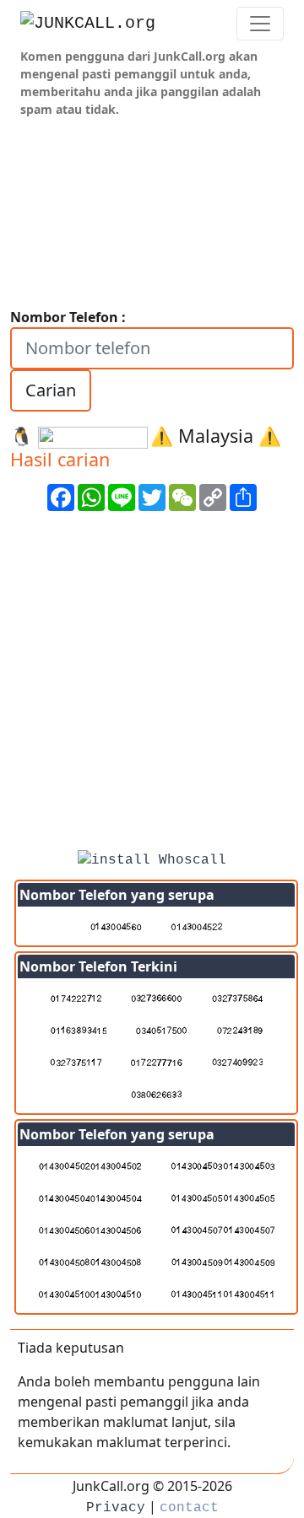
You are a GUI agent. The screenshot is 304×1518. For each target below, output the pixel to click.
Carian (50, 390)
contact (189, 1507)
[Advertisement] (152, 686)
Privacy (115, 1507)
